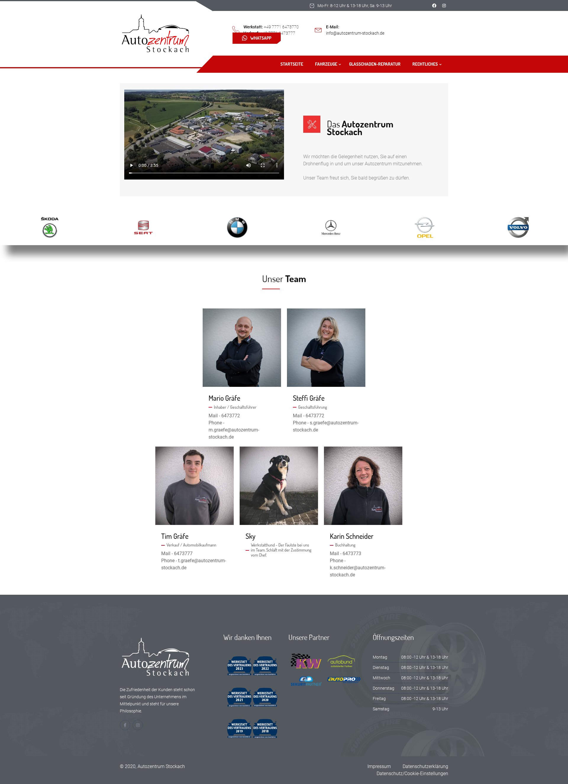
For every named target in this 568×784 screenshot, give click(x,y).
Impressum (379, 766)
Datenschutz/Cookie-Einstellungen (412, 773)
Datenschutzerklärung (425, 766)
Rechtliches (425, 64)
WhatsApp (260, 38)
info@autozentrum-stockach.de (355, 33)
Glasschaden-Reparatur (375, 64)
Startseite (291, 64)
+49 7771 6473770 (281, 27)
